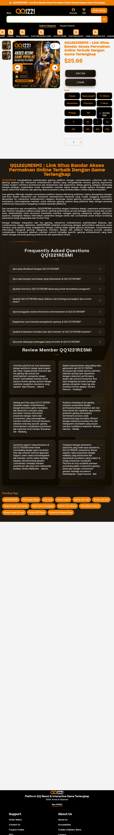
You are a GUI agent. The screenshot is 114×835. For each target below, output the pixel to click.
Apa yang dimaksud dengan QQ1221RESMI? (36, 268)
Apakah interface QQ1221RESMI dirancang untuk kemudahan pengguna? (51, 288)
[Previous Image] (18, 68)
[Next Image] (55, 68)
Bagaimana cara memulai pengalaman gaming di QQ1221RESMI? (47, 321)
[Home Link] (25, 11)
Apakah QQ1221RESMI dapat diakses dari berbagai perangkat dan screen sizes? (52, 300)
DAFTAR (80, 73)
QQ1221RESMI (9, 180)
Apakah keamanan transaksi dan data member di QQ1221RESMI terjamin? (52, 331)
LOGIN (80, 82)
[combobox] (54, 19)
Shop (9, 13)
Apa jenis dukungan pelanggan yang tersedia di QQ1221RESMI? (46, 341)
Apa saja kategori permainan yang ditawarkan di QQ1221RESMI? (47, 278)
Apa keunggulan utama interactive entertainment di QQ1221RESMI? (49, 311)
